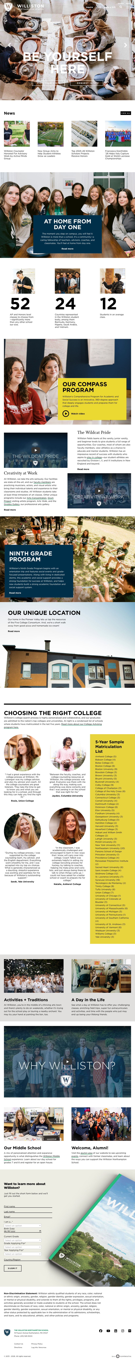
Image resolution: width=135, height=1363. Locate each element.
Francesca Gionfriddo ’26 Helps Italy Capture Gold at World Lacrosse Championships (117, 155)
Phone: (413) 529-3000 (23, 1336)
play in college (94, 457)
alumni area (86, 1153)
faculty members (42, 482)
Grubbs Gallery (11, 504)
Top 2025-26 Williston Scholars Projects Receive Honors (83, 153)
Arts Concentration (37, 498)
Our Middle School (22, 1147)
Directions (18, 1347)
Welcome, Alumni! (89, 1147)
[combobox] (22, 1225)
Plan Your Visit (48, 83)
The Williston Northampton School (31, 1330)
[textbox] (22, 1226)
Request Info (86, 83)
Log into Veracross (38, 1347)
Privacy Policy (36, 1344)
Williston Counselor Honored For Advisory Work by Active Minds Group (15, 155)
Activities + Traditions (26, 999)
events (74, 1156)
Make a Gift (109, 7)
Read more (67, 248)
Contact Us (18, 1344)
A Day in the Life (88, 999)
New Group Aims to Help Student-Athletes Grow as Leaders (49, 153)
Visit (98, 7)
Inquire (89, 7)
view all (125, 113)
